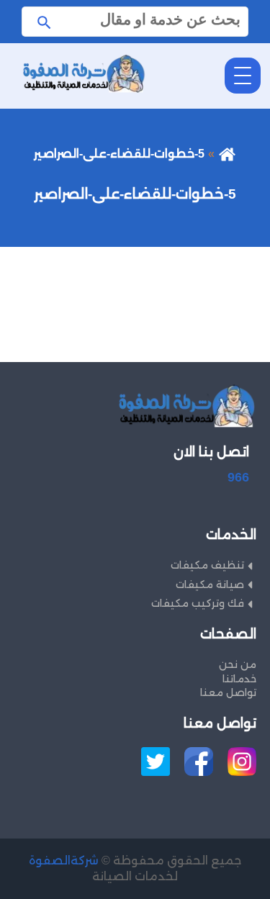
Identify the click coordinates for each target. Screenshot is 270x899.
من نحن (237, 664)
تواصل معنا (228, 692)
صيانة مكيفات (210, 584)
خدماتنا (239, 679)
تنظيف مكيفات (207, 565)
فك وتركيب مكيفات (197, 603)
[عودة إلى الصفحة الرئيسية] (227, 154)
